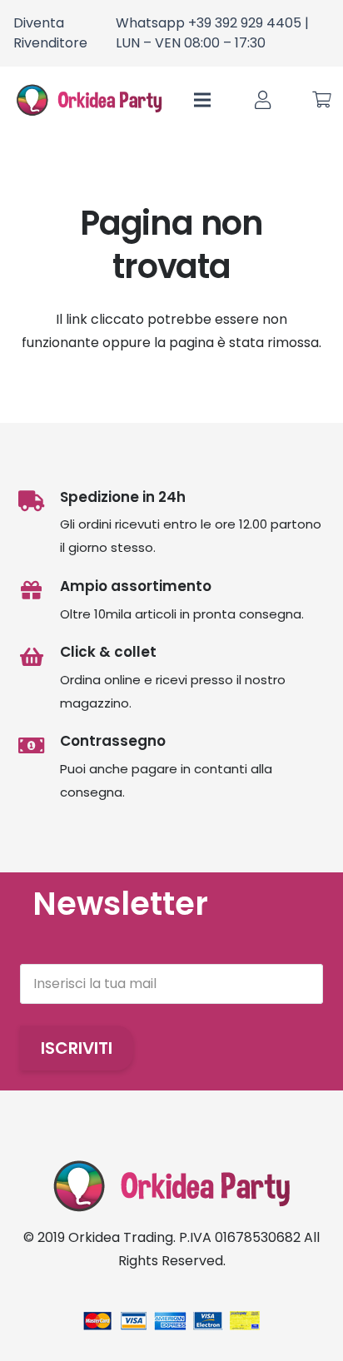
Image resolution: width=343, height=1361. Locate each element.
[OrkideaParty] (89, 100)
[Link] (263, 100)
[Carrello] (322, 100)
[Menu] (203, 100)
